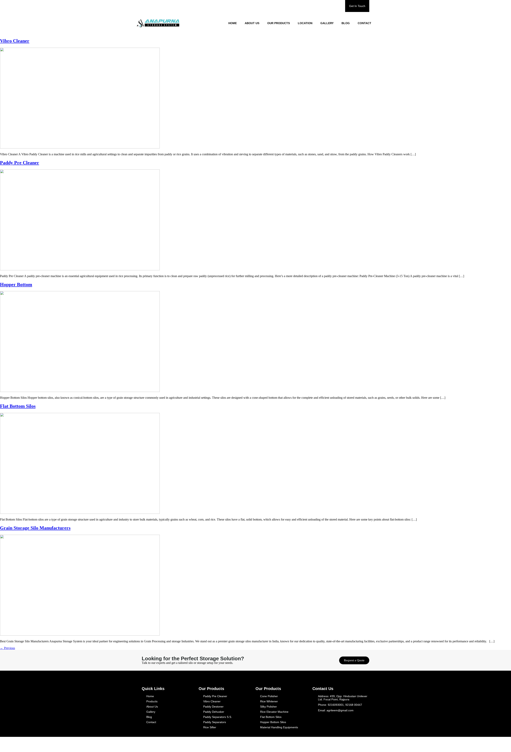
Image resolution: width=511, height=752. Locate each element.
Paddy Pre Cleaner (19, 162)
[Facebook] (340, 744)
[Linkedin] (353, 744)
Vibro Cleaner (14, 40)
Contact (364, 23)
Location (305, 23)
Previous (7, 648)
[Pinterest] (366, 744)
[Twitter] (347, 744)
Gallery (327, 23)
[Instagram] (360, 744)
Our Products (278, 23)
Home (232, 23)
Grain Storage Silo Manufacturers (35, 528)
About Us (252, 23)
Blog (346, 23)
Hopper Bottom (16, 284)
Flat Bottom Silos (18, 406)
